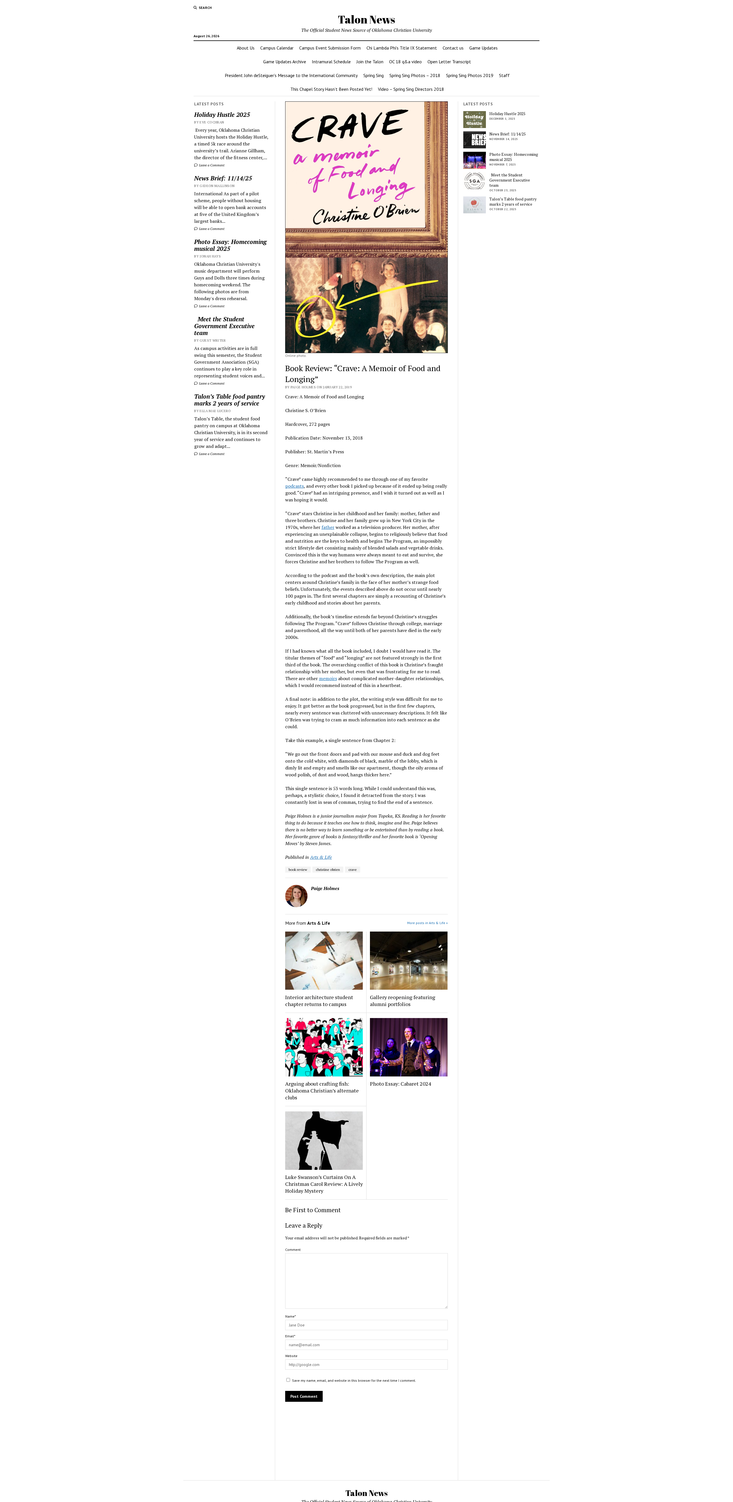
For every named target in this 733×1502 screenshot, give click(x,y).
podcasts (294, 486)
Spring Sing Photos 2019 (469, 75)
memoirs (328, 678)
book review (298, 869)
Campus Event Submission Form (330, 48)
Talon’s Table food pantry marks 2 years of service (229, 400)
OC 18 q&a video (405, 61)
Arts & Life (321, 857)
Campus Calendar (276, 48)
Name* (290, 1316)
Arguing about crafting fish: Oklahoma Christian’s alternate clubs (322, 1090)
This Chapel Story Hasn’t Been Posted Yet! (331, 89)
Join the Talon (369, 61)
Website (291, 1356)
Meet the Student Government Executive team (224, 326)
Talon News (366, 19)
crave (352, 869)
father (328, 527)
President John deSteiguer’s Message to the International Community (291, 75)
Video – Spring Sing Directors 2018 (411, 89)
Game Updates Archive (284, 61)
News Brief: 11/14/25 (223, 178)
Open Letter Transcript (449, 61)
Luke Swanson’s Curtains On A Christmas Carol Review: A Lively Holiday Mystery (324, 1184)
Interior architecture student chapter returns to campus (319, 1000)
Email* (290, 1336)
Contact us (453, 48)
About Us (246, 48)
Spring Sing (373, 75)
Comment (293, 1249)
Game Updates (483, 48)
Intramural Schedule (331, 61)
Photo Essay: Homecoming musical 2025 (230, 245)
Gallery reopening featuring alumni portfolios (402, 1000)
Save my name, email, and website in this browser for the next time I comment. (354, 1380)
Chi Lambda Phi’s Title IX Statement (401, 48)
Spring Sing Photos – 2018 (414, 75)
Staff (504, 75)
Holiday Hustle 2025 (222, 114)
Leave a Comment (211, 165)
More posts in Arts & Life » (427, 923)
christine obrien (328, 869)
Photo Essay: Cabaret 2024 (400, 1083)
